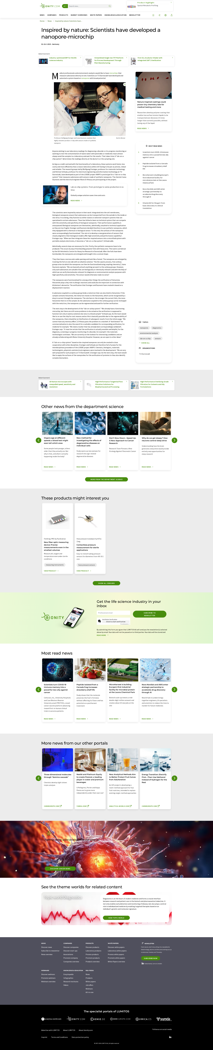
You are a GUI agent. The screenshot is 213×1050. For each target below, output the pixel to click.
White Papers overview (116, 961)
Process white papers (116, 954)
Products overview (93, 961)
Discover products (92, 947)
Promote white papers (116, 958)
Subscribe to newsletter (150, 614)
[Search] (109, 6)
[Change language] (165, 15)
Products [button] (63, 15)
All (64, 6)
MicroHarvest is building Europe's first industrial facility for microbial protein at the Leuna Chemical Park (155, 179)
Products (89, 978)
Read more (101, 635)
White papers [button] (96, 15)
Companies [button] (52, 15)
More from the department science (106, 479)
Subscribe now (150, 958)
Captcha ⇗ (124, 624)
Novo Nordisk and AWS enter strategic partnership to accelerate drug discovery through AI (154, 193)
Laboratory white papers (117, 951)
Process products (92, 954)
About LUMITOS (69, 1030)
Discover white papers (116, 947)
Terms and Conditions (59, 1037)
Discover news (46, 947)
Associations (68, 954)
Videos (65, 985)
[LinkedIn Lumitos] (170, 1037)
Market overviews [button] (79, 15)
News (88, 974)
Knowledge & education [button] (115, 15)
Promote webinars (48, 978)
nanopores (85, 78)
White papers (91, 981)
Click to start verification (115, 622)
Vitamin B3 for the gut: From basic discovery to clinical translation (154, 205)
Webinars (89, 989)
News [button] (42, 15)
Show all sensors (106, 583)
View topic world (116, 918)
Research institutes (70, 981)
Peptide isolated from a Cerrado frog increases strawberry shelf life (155, 166)
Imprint (44, 1037)
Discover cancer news (60, 868)
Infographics (68, 978)
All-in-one (89, 992)
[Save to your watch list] (153, 15)
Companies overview (71, 961)
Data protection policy (80, 1037)
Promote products (93, 958)
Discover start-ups (70, 951)
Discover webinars (48, 974)
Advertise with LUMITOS (50, 1030)
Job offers (89, 985)
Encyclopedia (68, 974)
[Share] (159, 15)
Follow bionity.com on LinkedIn (153, 963)
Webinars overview (48, 981)
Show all (145, 343)
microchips (113, 73)
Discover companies (71, 947)
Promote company (70, 958)
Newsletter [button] (134, 15)
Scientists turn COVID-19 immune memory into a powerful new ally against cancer (155, 154)
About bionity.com (86, 1030)
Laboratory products (93, 951)
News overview (46, 954)
